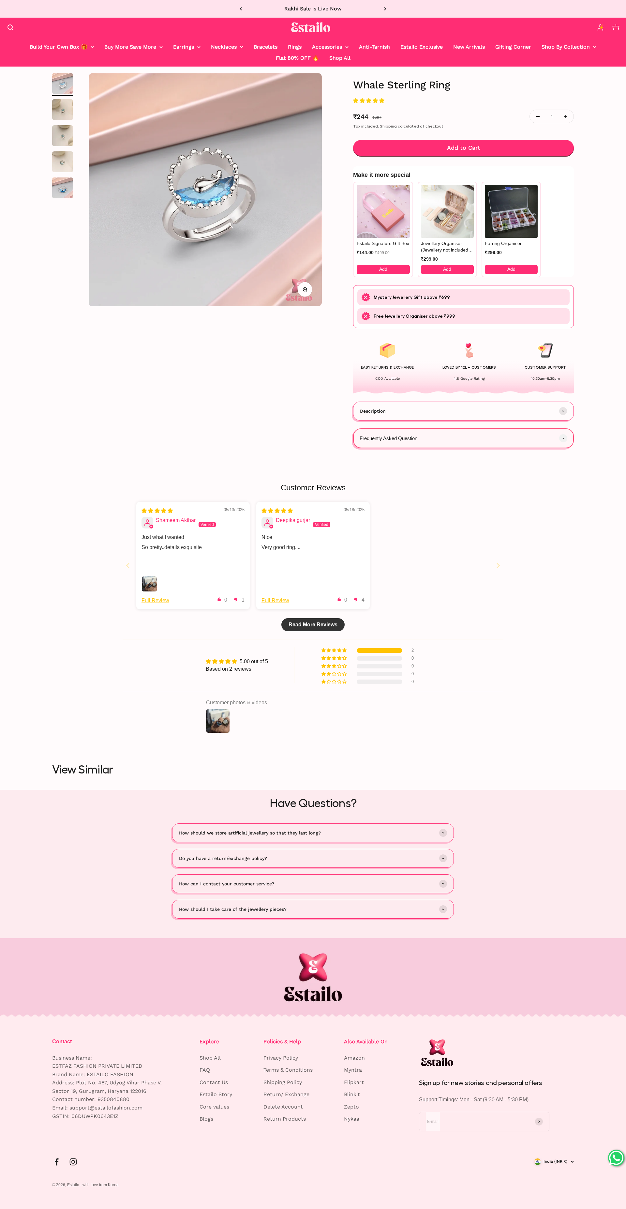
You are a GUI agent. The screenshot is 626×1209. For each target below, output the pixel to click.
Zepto (351, 1107)
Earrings (183, 47)
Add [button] (383, 269)
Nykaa (351, 1119)
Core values (214, 1107)
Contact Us (214, 1082)
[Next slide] (498, 565)
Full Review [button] (155, 600)
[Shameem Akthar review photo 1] (149, 584)
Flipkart (354, 1082)
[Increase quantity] (565, 116)
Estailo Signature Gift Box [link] (383, 243)
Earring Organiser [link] (503, 243)
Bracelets (265, 47)
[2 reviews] (463, 100)
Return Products (284, 1119)
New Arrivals (469, 47)
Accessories (327, 47)
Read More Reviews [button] (313, 624)
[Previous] (241, 9)
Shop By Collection (566, 47)
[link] (383, 211)
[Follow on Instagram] (73, 1161)
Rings (295, 47)
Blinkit (352, 1094)
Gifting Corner (513, 47)
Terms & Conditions (288, 1070)
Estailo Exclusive (421, 47)
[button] (368, 100)
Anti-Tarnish (374, 47)
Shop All (339, 57)
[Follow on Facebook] (56, 1161)
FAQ (205, 1070)
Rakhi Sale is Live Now (313, 9)
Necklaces (224, 47)
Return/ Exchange (286, 1094)
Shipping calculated (399, 126)
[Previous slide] (128, 565)
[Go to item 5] (62, 188)
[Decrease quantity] (538, 116)
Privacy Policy (280, 1058)
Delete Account (283, 1107)
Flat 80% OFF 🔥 (297, 57)
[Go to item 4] (62, 162)
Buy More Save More (130, 47)
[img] (157, 510)
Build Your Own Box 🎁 (58, 47)
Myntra (353, 1070)
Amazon (354, 1058)
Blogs (206, 1119)
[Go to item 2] (62, 110)
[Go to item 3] (62, 136)
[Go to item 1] (62, 84)
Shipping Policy (282, 1082)
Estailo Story (216, 1094)
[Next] (385, 9)
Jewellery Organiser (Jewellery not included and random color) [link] (444, 247)
